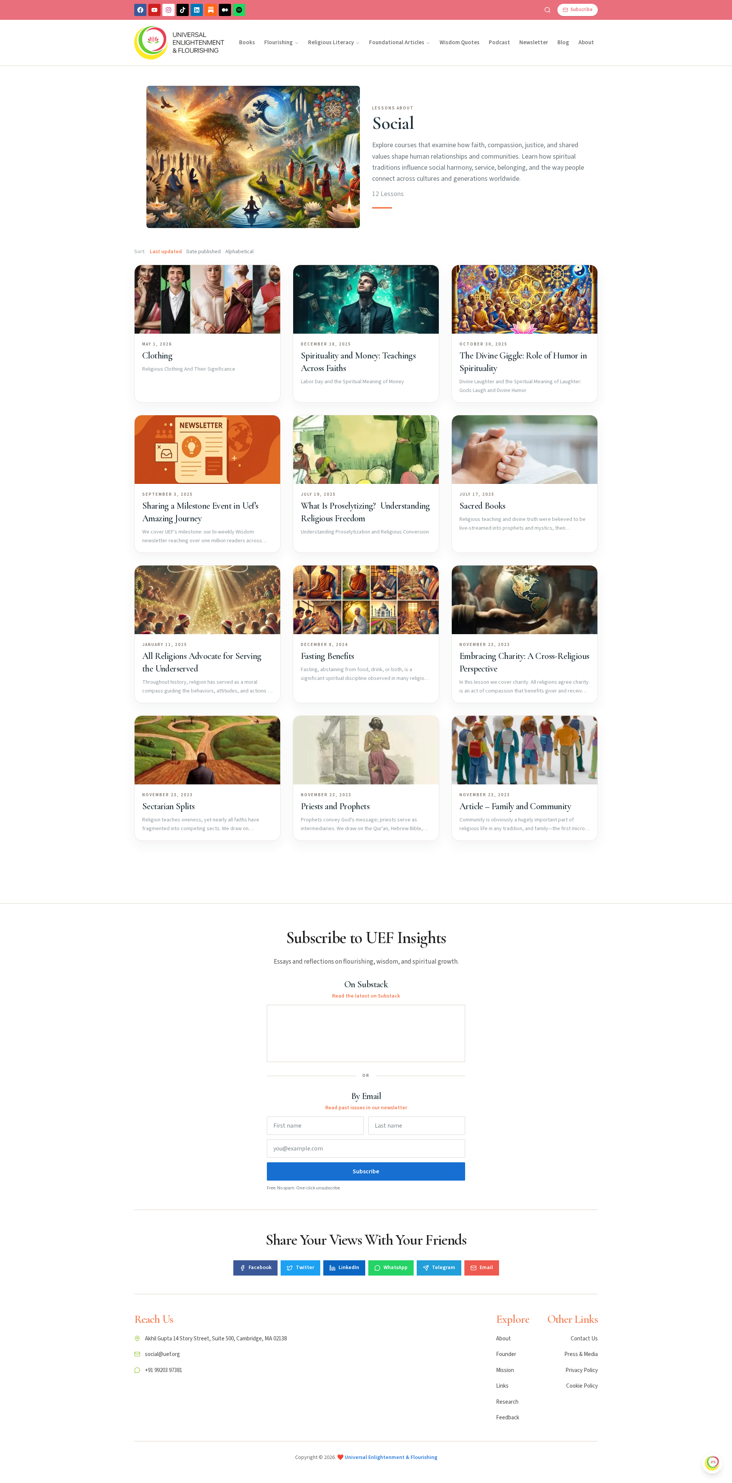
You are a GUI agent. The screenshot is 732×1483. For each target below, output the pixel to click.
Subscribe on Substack (659, 1242)
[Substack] (211, 10)
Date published (203, 251)
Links (502, 1386)
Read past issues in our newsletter (366, 1108)
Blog (563, 43)
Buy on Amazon (667, 1391)
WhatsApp (396, 1267)
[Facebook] (140, 10)
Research (507, 1402)
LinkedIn (349, 1267)
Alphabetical (239, 251)
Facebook (260, 1267)
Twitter (305, 1267)
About (586, 43)
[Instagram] (168, 10)
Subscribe (366, 1171)
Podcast (499, 43)
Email (486, 1267)
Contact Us (584, 1339)
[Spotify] (239, 10)
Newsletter (533, 43)
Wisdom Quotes (460, 43)
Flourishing (278, 43)
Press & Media (581, 1354)
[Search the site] (547, 10)
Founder (506, 1354)
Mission (505, 1370)
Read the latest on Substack (366, 996)
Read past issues (654, 1349)
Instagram (661, 1434)
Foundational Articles (396, 43)
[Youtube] (154, 10)
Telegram (443, 1267)
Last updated (166, 251)
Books (247, 43)
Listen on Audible (667, 1409)
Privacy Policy (581, 1370)
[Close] (712, 1207)
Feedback (507, 1418)
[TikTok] (183, 10)
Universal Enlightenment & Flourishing (391, 1457)
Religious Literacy (331, 43)
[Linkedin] (197, 10)
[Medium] (225, 10)
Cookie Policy (582, 1386)
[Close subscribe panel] (712, 1463)
